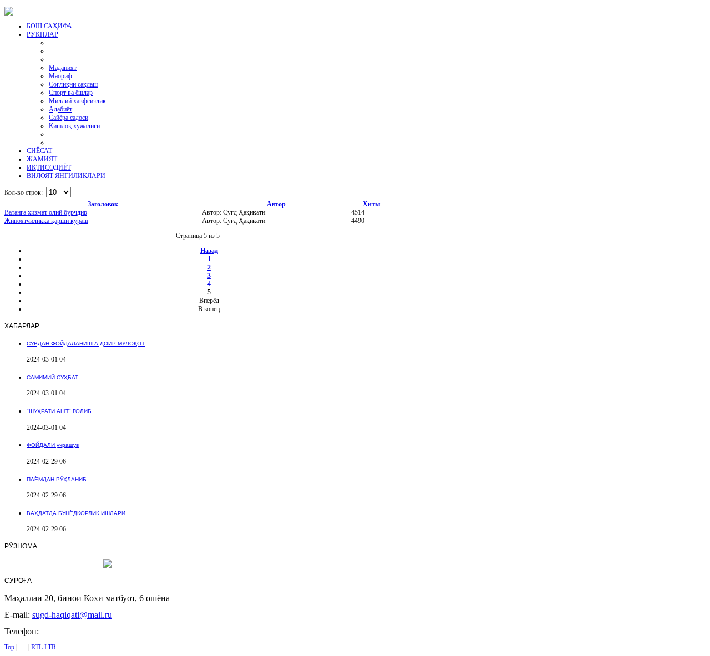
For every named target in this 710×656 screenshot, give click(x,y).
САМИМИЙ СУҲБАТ (52, 377)
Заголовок (103, 204)
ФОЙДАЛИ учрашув (53, 445)
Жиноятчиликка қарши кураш (46, 221)
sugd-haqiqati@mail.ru (72, 614)
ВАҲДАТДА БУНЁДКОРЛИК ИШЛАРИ (76, 513)
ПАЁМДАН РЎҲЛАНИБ (57, 479)
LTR (50, 647)
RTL (37, 647)
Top (9, 647)
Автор (276, 204)
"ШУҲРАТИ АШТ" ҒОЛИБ (59, 411)
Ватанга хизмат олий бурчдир (45, 212)
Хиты (371, 204)
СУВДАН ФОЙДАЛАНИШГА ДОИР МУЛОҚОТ (86, 343)
